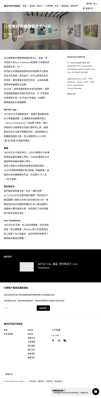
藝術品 (30, 334)
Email (6, 308)
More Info (71, 93)
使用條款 (49, 381)
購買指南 (41, 381)
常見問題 (32, 381)
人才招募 (55, 330)
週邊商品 (31, 338)
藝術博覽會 (8, 334)
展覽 (6, 330)
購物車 (89, 3)
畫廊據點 (65, 6)
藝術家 (32, 6)
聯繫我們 (74, 6)
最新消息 (31, 349)
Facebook (52, 340)
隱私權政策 (58, 381)
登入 (95, 3)
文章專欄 (49, 6)
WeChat (64, 340)
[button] (89, 8)
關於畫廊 (31, 346)
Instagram (58, 340)
